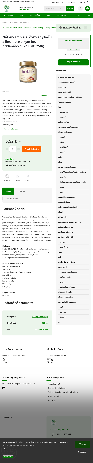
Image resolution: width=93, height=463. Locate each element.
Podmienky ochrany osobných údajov (63, 392)
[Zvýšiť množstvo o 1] (18, 149)
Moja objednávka (54, 396)
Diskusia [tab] (21, 191)
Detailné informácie (11, 129)
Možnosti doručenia (17, 165)
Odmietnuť (82, 452)
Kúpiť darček (73, 61)
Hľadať (70, 8)
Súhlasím (82, 444)
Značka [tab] (12, 198)
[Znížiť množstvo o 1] (7, 149)
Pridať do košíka (32, 149)
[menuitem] (9, 15)
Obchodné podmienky (76, 2)
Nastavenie (8, 457)
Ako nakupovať (58, 2)
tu (5, 448)
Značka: (46, 96)
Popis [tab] (8, 191)
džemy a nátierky (40, 316)
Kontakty (51, 400)
